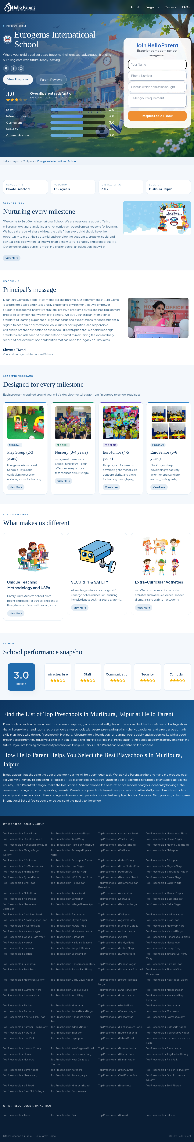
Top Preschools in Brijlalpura (162, 860)
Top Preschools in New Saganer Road (72, 1048)
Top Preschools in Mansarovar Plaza (166, 833)
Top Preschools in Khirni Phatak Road (119, 866)
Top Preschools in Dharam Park (116, 1054)
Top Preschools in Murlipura (18, 1059)
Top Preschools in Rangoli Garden (70, 948)
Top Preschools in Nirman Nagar (116, 1059)
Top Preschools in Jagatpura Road (118, 833)
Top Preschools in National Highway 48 (25, 844)
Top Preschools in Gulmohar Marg (22, 989)
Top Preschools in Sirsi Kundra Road (118, 1075)
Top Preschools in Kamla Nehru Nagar (72, 1011)
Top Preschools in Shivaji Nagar (164, 1048)
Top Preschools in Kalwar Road (116, 1038)
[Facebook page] (14, 68)
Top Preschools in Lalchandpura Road (120, 1026)
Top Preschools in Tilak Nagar (67, 882)
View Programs (18, 79)
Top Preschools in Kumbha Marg (116, 953)
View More (11, 257)
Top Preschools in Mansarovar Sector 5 (120, 969)
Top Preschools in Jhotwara (114, 898)
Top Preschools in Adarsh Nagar (69, 1026)
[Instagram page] (21, 68)
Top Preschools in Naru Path (19, 1032)
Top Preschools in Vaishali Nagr (69, 871)
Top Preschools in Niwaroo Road (22, 925)
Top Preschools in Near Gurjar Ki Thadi (24, 1016)
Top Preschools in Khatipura (67, 1005)
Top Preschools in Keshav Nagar (164, 914)
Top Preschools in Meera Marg (20, 1075)
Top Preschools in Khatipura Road (70, 1085)
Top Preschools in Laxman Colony (165, 1016)
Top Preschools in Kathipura (114, 914)
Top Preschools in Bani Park (18, 1038)
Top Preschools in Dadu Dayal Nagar (72, 979)
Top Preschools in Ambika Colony (117, 989)
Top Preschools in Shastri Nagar (164, 898)
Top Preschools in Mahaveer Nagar (70, 833)
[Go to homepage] (19, 7)
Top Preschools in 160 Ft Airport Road (72, 877)
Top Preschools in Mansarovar (115, 1016)
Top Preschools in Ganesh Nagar (117, 1011)
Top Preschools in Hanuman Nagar (118, 904)
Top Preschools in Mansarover (163, 942)
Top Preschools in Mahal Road (20, 893)
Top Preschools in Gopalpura (163, 1005)
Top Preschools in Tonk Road (19, 969)
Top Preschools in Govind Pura (115, 1005)
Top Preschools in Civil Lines (114, 850)
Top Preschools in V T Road (18, 1085)
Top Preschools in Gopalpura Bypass (72, 860)
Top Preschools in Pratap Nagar (116, 995)
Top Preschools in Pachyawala (115, 1069)
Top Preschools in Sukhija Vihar (68, 953)
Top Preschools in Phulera (17, 1005)
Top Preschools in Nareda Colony (22, 1048)
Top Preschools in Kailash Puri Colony (167, 1069)
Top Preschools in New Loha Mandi (118, 877)
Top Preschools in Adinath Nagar (117, 931)
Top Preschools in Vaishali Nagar (164, 931)
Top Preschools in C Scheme (19, 860)
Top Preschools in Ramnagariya (69, 1075)
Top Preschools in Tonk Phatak (163, 1085)
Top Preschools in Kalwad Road (164, 963)
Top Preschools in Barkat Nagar (164, 877)
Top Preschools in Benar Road (20, 833)
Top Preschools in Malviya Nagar (116, 942)
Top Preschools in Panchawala (68, 1091)
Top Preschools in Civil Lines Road (22, 914)
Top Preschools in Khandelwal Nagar (72, 931)
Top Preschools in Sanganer (67, 898)
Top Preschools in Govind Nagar (164, 893)
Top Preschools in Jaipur (17, 1115)
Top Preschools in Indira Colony (116, 860)
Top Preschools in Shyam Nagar (69, 919)
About (135, 7)
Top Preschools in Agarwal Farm (116, 919)
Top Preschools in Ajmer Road (68, 893)
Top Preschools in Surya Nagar (20, 1069)
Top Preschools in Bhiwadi (113, 1115)
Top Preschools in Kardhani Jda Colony (25, 1026)
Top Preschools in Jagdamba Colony (167, 1054)
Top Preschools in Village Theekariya (72, 904)
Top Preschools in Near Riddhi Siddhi (167, 979)
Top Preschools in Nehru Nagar (163, 904)
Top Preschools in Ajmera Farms (21, 877)
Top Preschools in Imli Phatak (19, 963)
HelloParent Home (45, 1135)
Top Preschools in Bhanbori (66, 1032)
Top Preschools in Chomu (113, 936)
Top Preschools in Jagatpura (67, 1038)
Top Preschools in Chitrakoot (163, 1011)
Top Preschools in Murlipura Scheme (71, 942)
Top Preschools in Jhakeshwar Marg (71, 1054)
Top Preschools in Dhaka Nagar (164, 838)
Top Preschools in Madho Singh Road (167, 844)
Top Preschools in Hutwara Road (117, 844)
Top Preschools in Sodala (17, 953)
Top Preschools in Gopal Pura (115, 871)
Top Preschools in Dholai (17, 1054)
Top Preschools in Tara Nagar (67, 866)
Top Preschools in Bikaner (161, 1115)
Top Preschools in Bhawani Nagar (117, 1048)
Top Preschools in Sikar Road (162, 919)
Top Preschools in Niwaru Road (68, 925)
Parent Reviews (51, 80)
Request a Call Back (157, 116)
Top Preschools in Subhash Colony (118, 925)
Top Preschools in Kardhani (66, 1069)
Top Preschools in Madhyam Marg (165, 925)
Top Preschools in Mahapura (162, 850)
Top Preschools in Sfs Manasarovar (23, 866)
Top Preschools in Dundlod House (22, 838)
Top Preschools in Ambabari (19, 1011)
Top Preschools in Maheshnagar (164, 989)
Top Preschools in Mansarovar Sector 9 (73, 963)
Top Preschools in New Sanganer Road (25, 919)
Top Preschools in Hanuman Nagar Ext (72, 844)
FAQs (186, 7)
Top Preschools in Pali (63, 1115)
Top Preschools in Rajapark (18, 948)
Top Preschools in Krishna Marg (116, 948)
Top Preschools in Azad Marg (67, 838)
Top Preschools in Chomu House (69, 989)
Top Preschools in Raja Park (162, 1059)
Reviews (170, 7)
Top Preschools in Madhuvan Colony (24, 979)
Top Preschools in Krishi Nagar (68, 995)
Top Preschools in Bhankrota (114, 1085)
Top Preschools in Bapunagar (68, 914)
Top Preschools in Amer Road (20, 898)
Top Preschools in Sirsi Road (19, 882)
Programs (152, 7)
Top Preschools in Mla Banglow (21, 871)
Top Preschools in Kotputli (18, 942)
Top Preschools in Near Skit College (23, 1091)
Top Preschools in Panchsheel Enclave (168, 936)
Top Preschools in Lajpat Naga (163, 882)
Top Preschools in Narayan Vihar (21, 995)
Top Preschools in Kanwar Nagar (21, 931)
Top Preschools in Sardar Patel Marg (71, 969)
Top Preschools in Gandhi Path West (24, 936)
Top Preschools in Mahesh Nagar (117, 963)
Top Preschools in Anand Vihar (115, 893)
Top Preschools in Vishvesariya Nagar (167, 1032)
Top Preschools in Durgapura (67, 936)
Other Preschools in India (17, 1135)
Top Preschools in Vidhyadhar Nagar (167, 871)
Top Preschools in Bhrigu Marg (163, 948)
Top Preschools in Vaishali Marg (116, 838)
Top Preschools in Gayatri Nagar (164, 866)
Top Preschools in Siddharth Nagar (166, 1026)
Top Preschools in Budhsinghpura (117, 1032)
